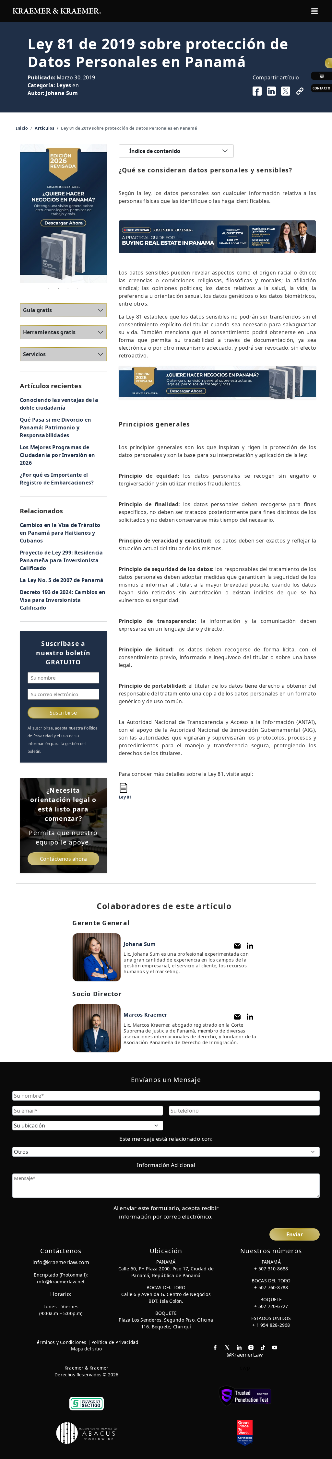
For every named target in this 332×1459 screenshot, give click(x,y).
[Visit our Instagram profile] (251, 1347)
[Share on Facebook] (257, 91)
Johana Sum (62, 93)
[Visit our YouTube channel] (274, 1347)
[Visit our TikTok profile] (263, 1347)
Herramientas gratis (49, 332)
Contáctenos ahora (63, 858)
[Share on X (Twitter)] (285, 91)
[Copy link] (299, 91)
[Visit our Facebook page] (215, 1347)
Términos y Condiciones (60, 1342)
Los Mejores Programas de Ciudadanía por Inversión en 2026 (57, 455)
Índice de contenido (154, 151)
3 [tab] (68, 288)
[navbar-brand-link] (56, 10)
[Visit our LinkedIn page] (239, 1347)
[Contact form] (237, 946)
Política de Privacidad (114, 1342)
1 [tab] (48, 288)
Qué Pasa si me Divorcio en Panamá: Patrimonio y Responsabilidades (55, 427)
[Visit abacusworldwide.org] (87, 1432)
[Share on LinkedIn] (271, 91)
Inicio (22, 128)
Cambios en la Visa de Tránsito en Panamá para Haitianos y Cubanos (60, 532)
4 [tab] (78, 288)
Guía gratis (37, 310)
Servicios (34, 354)
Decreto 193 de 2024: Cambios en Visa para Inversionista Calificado (62, 600)
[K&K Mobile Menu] (314, 11)
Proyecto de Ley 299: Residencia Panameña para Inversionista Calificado (61, 560)
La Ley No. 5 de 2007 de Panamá (61, 580)
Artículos (44, 128)
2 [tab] (58, 288)
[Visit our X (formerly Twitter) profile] (227, 1347)
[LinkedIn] (250, 945)
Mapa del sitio (86, 1349)
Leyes (63, 85)
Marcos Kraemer (145, 1014)
